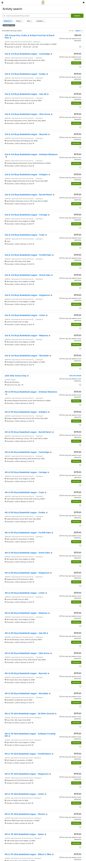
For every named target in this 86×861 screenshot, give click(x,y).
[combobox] (79, 31)
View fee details (75, 376)
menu (2, 2)
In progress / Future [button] (9, 25)
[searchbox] (36, 16)
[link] (29, 36)
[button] (80, 47)
